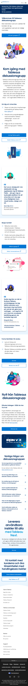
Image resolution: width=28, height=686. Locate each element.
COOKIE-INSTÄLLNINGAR (20, 670)
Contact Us (22, 664)
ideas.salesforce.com (7, 469)
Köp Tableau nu (13, 579)
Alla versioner (6, 654)
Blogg (11, 664)
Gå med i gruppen (13, 35)
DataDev (5, 618)
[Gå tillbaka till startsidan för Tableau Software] (6, 2)
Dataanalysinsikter (7, 597)
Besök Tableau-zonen (13, 140)
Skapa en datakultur (8, 594)
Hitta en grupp (13, 246)
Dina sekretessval (15, 673)
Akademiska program (8, 625)
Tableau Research (7, 600)
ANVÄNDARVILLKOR (16, 667)
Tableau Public (6, 610)
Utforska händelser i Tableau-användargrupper (12, 326)
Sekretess (23, 667)
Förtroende (5, 664)
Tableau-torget (6, 623)
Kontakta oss (6, 602)
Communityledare (7, 615)
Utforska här (14, 429)
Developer (16, 664)
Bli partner (5, 638)
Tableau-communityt (9, 607)
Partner (5, 633)
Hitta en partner (7, 636)
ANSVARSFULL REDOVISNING (8, 670)
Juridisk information (6, 667)
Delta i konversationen (13, 251)
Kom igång (8, 111)
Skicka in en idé (13, 365)
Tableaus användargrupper (9, 613)
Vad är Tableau (7, 589)
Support (5, 644)
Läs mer (14, 360)
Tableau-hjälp (6, 651)
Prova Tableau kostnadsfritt (14, 574)
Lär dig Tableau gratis (14, 135)
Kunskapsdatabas (7, 646)
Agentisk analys (7, 592)
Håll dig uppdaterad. (7, 11)
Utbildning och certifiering (9, 649)
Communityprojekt (7, 620)
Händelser (5, 628)
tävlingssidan (14, 422)
